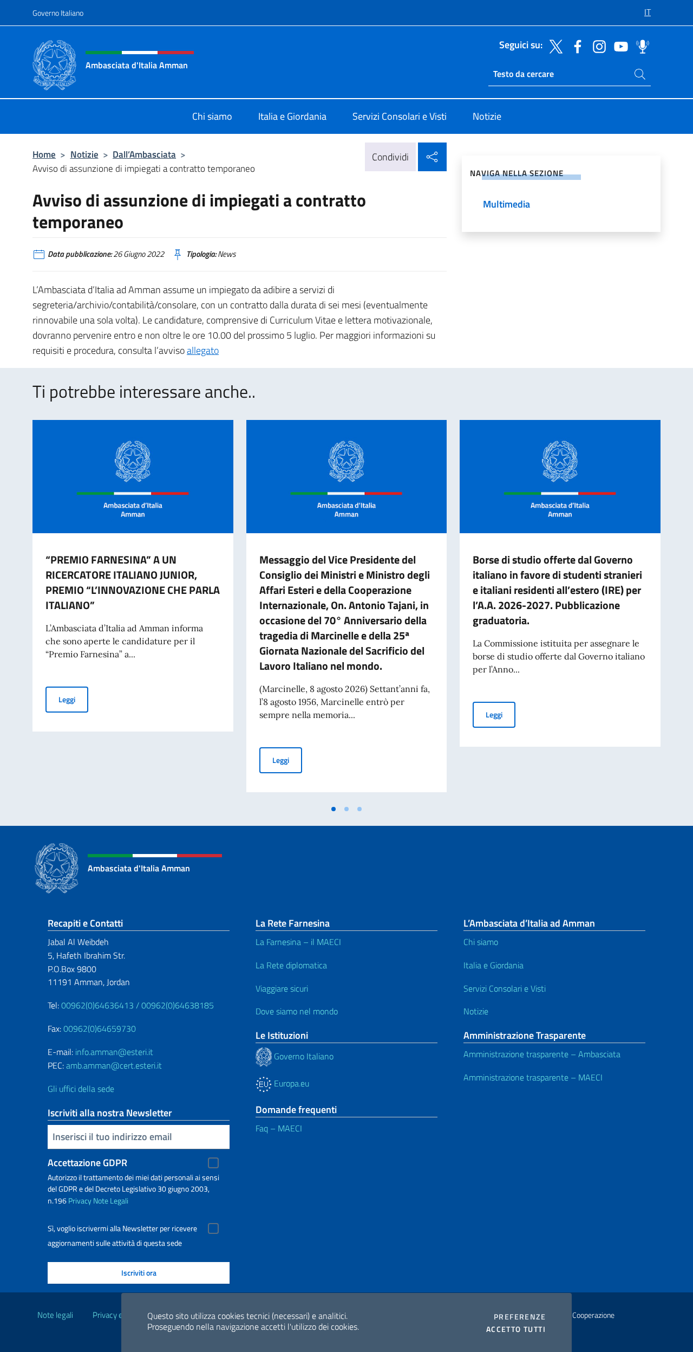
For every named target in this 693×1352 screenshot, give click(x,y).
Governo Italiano (57, 12)
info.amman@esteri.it (114, 1051)
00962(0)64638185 (177, 1005)
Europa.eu (290, 1083)
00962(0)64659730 (99, 1028)
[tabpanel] (132, 609)
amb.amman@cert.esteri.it (114, 1065)
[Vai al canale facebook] (575, 45)
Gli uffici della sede (81, 1088)
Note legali (55, 1315)
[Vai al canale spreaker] (640, 45)
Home (44, 154)
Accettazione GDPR (87, 1162)
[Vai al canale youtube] (618, 45)
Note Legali (110, 1200)
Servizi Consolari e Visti (504, 988)
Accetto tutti (516, 1329)
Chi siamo (480, 941)
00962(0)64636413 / (100, 1005)
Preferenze (520, 1317)
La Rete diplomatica (291, 965)
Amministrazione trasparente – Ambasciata (541, 1053)
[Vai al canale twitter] (553, 45)
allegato (203, 350)
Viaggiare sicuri (282, 988)
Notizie (84, 154)
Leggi (73, 699)
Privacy (79, 1200)
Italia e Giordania (493, 965)
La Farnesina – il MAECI (298, 941)
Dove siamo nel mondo (297, 1011)
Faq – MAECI (279, 1128)
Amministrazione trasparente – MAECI (533, 1077)
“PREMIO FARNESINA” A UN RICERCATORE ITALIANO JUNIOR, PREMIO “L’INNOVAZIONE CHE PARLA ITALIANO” (132, 582)
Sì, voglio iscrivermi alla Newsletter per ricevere (122, 1228)
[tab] (333, 809)
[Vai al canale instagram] (596, 45)
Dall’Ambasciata (144, 154)
